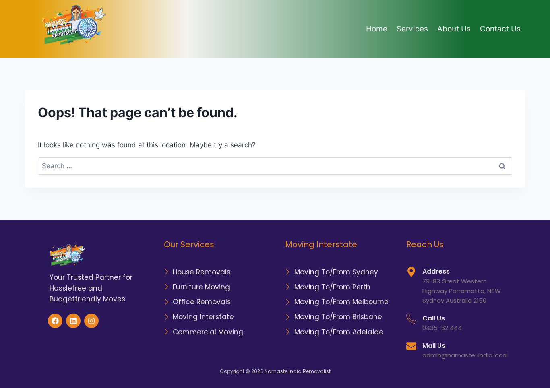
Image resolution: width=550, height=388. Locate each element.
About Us (454, 28)
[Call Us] (411, 319)
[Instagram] (91, 321)
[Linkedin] (73, 321)
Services (412, 28)
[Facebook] (55, 321)
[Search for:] (275, 166)
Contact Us (500, 28)
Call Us (433, 318)
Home (376, 28)
